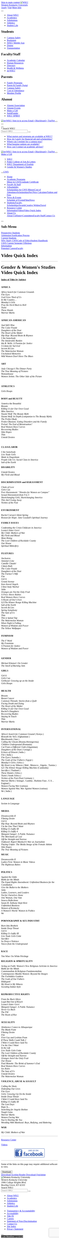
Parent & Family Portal (17, 85)
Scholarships (23, 192)
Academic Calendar (16, 60)
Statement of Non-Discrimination (22, 1221)
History (19, 215)
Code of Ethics (24, 240)
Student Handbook (39, 240)
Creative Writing (32, 205)
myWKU (11, 70)
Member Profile (14, 93)
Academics (12, 17)
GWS (6, 172)
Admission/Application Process (15, 235)
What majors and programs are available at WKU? (29, 136)
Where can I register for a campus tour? (24, 141)
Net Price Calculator (38, 192)
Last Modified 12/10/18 (12, 1236)
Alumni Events (13, 108)
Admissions (12, 20)
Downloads (6, 1172)
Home (9, 176)
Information (12, 210)
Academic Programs (16, 179)
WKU (9, 159)
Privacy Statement (15, 1229)
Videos (20, 210)
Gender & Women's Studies (19, 167)
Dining (10, 45)
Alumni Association (16, 105)
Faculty (19, 248)
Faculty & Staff (14, 184)
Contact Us (50, 215)
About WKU (13, 15)
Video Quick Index (32, 210)
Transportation (13, 48)
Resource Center (14, 208)
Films (26, 200)
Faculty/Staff (39, 215)
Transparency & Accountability (21, 1211)
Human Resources (15, 63)
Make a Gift (12, 110)
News (32, 200)
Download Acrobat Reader (13, 1174)
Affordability (13, 187)
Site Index (11, 1226)
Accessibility (12, 1213)
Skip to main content (10, 2)
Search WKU (8, 128)
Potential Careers (8, 248)
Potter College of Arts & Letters (21, 162)
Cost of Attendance (15, 90)
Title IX (10, 1216)
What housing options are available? (23, 144)
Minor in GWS (13, 182)
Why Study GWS (9, 240)
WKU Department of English (20, 164)
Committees (27, 215)
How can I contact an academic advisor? (25, 147)
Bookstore (11, 40)
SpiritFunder (12, 113)
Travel (43, 205)
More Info (16, 7)
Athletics (11, 23)
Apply (4, 7)
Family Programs (14, 83)
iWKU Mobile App (15, 43)
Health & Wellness (15, 68)
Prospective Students (10, 233)
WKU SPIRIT (13, 116)
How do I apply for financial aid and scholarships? (29, 139)
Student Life (12, 25)
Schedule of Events (15, 200)
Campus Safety (14, 37)
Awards (21, 205)
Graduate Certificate (29, 182)
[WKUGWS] (29, 1156)
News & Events (14, 197)
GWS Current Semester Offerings (16, 243)
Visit (9, 7)
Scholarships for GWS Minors (20, 189)
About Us (11, 213)
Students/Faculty (14, 202)
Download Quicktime (36, 1174)
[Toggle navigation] (2, 172)
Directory (11, 65)
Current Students (8, 238)
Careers (10, 1218)
